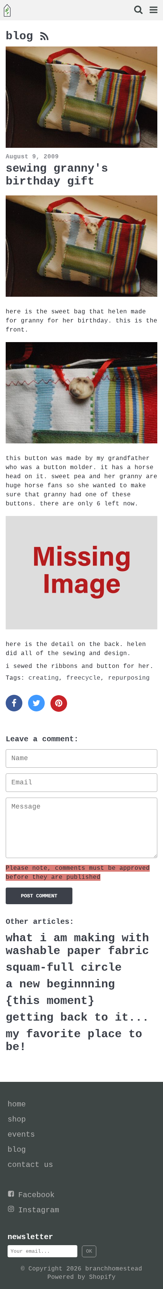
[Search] (138, 11)
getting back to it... (77, 1017)
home (17, 1104)
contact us (30, 1164)
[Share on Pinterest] (58, 703)
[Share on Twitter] (36, 703)
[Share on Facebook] (14, 703)
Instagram (38, 1210)
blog (23, 36)
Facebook (36, 1195)
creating (43, 678)
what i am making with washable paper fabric (77, 944)
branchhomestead (113, 1269)
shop (17, 1119)
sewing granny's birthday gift (57, 175)
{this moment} (50, 1001)
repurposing (129, 678)
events (21, 1134)
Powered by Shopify (81, 1277)
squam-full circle (64, 967)
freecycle (83, 678)
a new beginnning (60, 984)
